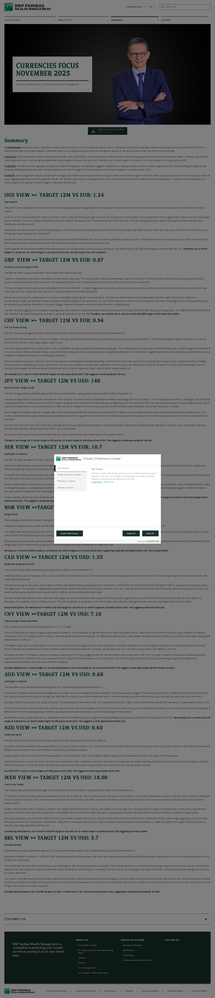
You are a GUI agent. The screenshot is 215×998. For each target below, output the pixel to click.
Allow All (150, 533)
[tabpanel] (125, 476)
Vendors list (108, 482)
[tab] (70, 468)
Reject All (131, 533)
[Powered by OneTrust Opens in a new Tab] (148, 542)
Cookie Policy (97, 482)
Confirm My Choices (69, 533)
